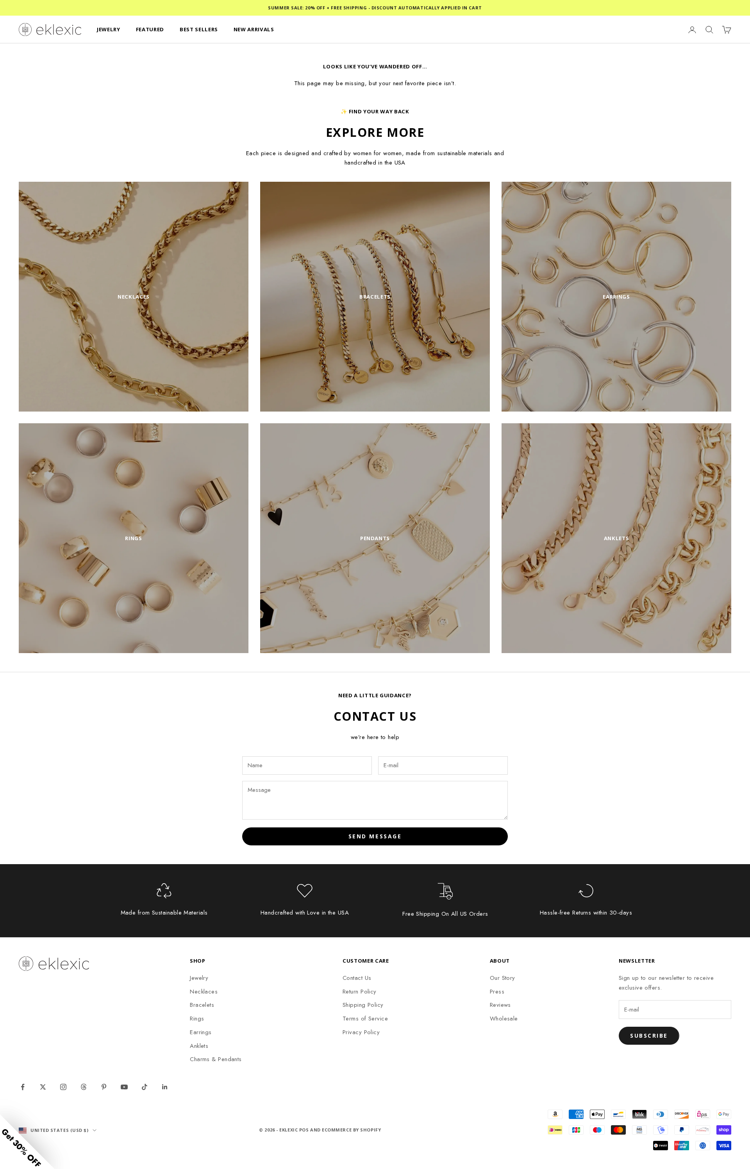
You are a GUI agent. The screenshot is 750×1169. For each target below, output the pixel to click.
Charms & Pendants (216, 1059)
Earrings (201, 1032)
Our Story (502, 978)
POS (304, 1130)
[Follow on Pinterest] (104, 1087)
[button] (27, 1141)
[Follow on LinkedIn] (165, 1087)
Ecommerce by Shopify (351, 1130)
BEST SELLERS (199, 29)
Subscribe (649, 1035)
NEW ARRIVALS (254, 29)
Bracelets (202, 1005)
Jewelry (199, 978)
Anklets (199, 1046)
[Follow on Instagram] (63, 1087)
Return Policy (360, 991)
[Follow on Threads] (84, 1087)
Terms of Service (365, 1018)
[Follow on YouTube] (124, 1087)
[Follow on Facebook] (23, 1087)
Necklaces (204, 991)
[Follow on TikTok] (144, 1087)
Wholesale (504, 1018)
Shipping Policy (363, 1005)
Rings (197, 1018)
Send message (375, 836)
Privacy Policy (361, 1032)
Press (497, 991)
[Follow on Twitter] (43, 1087)
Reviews (500, 1005)
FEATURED (150, 29)
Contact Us (357, 978)
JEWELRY (108, 29)
